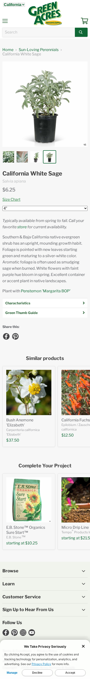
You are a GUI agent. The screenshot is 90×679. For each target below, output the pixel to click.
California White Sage (32, 173)
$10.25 (31, 543)
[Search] (81, 32)
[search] (38, 32)
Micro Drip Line (75, 527)
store (22, 227)
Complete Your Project (45, 466)
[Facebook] (6, 336)
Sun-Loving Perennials (39, 50)
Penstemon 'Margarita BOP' (46, 291)
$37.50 (12, 440)
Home (7, 50)
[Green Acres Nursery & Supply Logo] (45, 13)
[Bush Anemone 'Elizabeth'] (28, 392)
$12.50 (67, 435)
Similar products (45, 358)
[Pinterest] (15, 336)
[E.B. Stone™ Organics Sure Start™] (28, 499)
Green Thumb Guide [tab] (21, 313)
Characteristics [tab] (17, 303)
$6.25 (8, 190)
